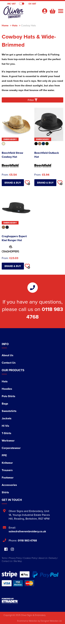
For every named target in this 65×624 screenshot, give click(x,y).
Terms (4, 558)
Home (5, 25)
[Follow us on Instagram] (12, 549)
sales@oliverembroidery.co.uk (27, 531)
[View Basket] (52, 10)
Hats (15, 25)
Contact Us (9, 363)
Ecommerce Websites (27, 620)
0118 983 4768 (27, 540)
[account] (44, 11)
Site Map (18, 561)
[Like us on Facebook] (5, 549)
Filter (31, 100)
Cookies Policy (30, 558)
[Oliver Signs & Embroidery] (20, 13)
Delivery (53, 558)
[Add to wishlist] (27, 182)
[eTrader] (32, 601)
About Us (7, 355)
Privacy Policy (15, 558)
